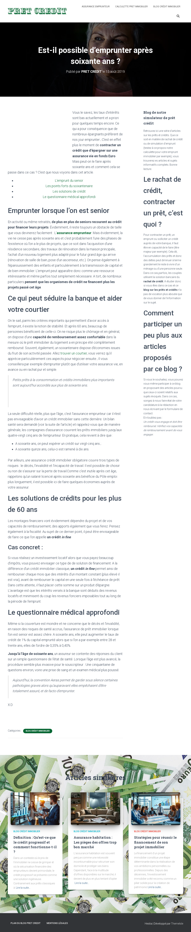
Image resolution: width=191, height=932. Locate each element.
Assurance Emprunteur (96, 6)
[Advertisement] (39, 138)
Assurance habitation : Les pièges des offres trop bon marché (95, 842)
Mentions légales (57, 923)
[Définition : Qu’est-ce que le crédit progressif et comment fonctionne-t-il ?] (35, 808)
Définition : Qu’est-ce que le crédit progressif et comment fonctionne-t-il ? (35, 844)
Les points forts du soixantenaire (69, 186)
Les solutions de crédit (69, 191)
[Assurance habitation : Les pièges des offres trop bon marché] (95, 808)
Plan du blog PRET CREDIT (25, 923)
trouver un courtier (73, 353)
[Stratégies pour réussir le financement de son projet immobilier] (155, 808)
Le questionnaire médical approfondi (69, 197)
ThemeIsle (177, 923)
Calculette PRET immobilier (131, 6)
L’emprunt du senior (69, 180)
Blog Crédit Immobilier (166, 6)
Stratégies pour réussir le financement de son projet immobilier (155, 842)
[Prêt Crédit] (37, 11)
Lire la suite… (23, 887)
